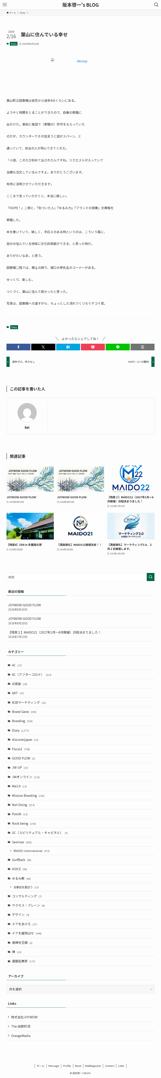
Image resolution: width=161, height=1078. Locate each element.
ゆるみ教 (21, 878)
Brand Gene (24, 711)
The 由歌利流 (20, 1026)
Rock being (24, 823)
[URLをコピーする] (143, 347)
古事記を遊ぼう (26, 887)
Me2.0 (19, 786)
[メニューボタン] (4, 4)
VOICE (19, 868)
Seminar (22, 842)
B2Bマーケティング (29, 702)
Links (121, 1066)
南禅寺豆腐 (22, 942)
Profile (67, 1066)
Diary (13, 43)
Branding (22, 720)
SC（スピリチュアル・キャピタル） (40, 832)
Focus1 (21, 748)
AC (17, 665)
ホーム (40, 1066)
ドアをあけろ (24, 923)
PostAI (19, 813)
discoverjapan (25, 739)
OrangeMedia (20, 1035)
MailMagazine (93, 1066)
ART (18, 693)
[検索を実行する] (151, 577)
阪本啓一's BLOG (80, 4)
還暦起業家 (23, 961)
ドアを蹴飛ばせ (26, 933)
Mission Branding (28, 795)
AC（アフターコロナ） (31, 674)
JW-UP (20, 767)
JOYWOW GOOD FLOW (24, 607)
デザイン (20, 914)
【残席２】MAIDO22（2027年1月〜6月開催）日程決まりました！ (54, 634)
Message (53, 1066)
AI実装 (19, 683)
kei (27, 427)
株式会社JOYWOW (24, 1017)
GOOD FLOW (23, 758)
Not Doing (23, 804)
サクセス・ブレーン (28, 905)
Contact (109, 1066)
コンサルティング (27, 896)
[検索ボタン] (156, 4)
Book (78, 1066)
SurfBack (21, 859)
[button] (18, 347)
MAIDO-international (32, 851)
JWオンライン (26, 776)
